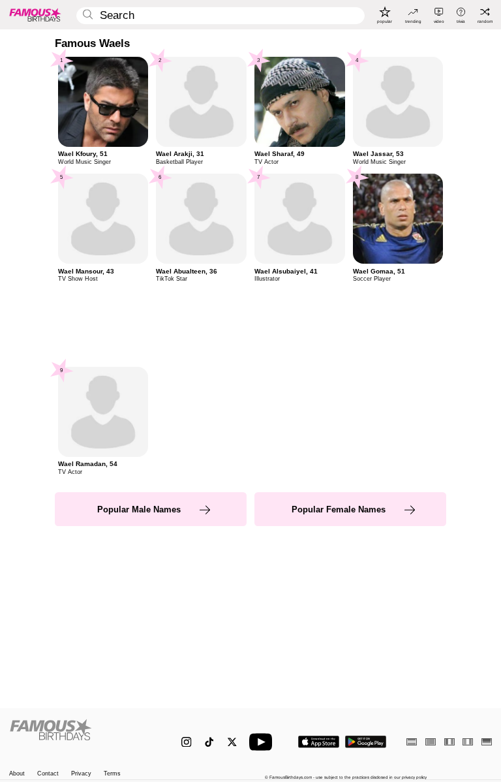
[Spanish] (411, 741)
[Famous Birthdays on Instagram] (186, 742)
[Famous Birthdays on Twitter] (232, 742)
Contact (48, 774)
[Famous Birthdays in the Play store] (365, 742)
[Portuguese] (430, 741)
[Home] (81, 736)
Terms (112, 774)
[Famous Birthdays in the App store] (318, 742)
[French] (449, 741)
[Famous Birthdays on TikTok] (209, 742)
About (17, 774)
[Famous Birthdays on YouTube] (263, 742)
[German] (486, 741)
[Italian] (468, 741)
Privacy (81, 774)
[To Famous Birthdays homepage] (35, 14)
